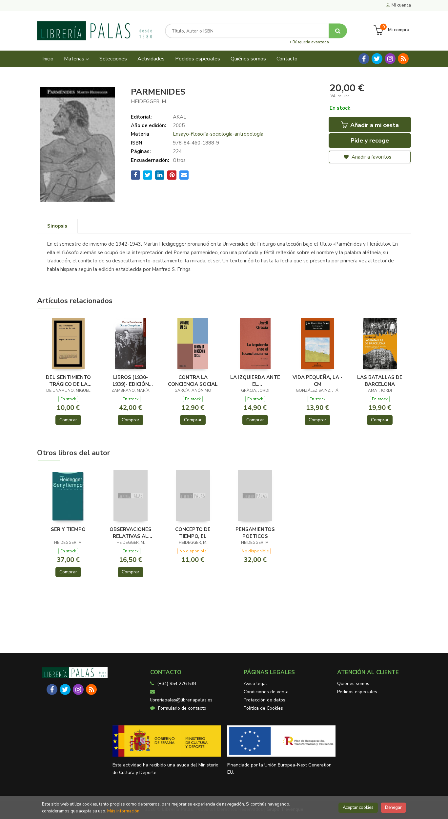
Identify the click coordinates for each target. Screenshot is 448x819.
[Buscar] (338, 30)
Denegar (393, 807)
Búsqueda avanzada (310, 42)
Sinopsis (57, 226)
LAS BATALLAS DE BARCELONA (379, 380)
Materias (75, 58)
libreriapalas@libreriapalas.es (181, 700)
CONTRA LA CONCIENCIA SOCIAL (193, 380)
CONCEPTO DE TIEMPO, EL (193, 532)
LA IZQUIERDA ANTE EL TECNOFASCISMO (255, 380)
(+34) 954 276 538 (176, 683)
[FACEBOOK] (363, 58)
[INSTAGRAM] (390, 58)
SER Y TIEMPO (68, 529)
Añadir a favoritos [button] (370, 157)
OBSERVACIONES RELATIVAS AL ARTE (131, 532)
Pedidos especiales (357, 692)
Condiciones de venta (266, 692)
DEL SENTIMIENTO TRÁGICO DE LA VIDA (68, 380)
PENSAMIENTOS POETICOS (255, 532)
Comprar (68, 420)
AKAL (179, 117)
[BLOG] (403, 58)
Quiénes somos (353, 683)
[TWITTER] (377, 58)
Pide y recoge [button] (370, 140)
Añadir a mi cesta (374, 125)
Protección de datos (264, 700)
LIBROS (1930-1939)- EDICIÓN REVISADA (130, 380)
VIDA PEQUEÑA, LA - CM (317, 380)
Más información (123, 811)
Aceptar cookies (358, 807)
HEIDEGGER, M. (149, 101)
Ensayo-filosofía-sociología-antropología (218, 134)
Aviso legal (255, 683)
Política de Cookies (263, 708)
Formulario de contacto (182, 708)
